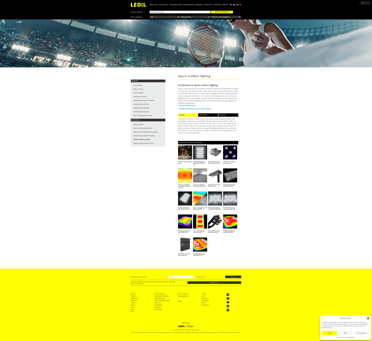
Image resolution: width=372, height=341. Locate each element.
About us (153, 4)
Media (180, 301)
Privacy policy (158, 309)
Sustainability (158, 305)
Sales (203, 296)
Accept (330, 333)
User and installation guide (162, 300)
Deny (345, 333)
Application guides (159, 298)
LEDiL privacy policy (341, 337)
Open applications (183, 296)
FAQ (132, 311)
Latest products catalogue (161, 296)
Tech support (205, 300)
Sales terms (157, 303)
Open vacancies (182, 294)
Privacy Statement (351, 337)
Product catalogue (159, 294)
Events (133, 309)
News (224, 4)
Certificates (157, 307)
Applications (187, 4)
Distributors (205, 298)
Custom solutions (175, 4)
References (199, 4)
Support (217, 4)
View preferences (361, 333)
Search (233, 277)
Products (133, 296)
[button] (368, 318)
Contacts (207, 4)
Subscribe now (214, 283)
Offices (204, 303)
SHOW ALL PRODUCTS (222, 12)
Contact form (205, 305)
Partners (133, 305)
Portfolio (163, 4)
